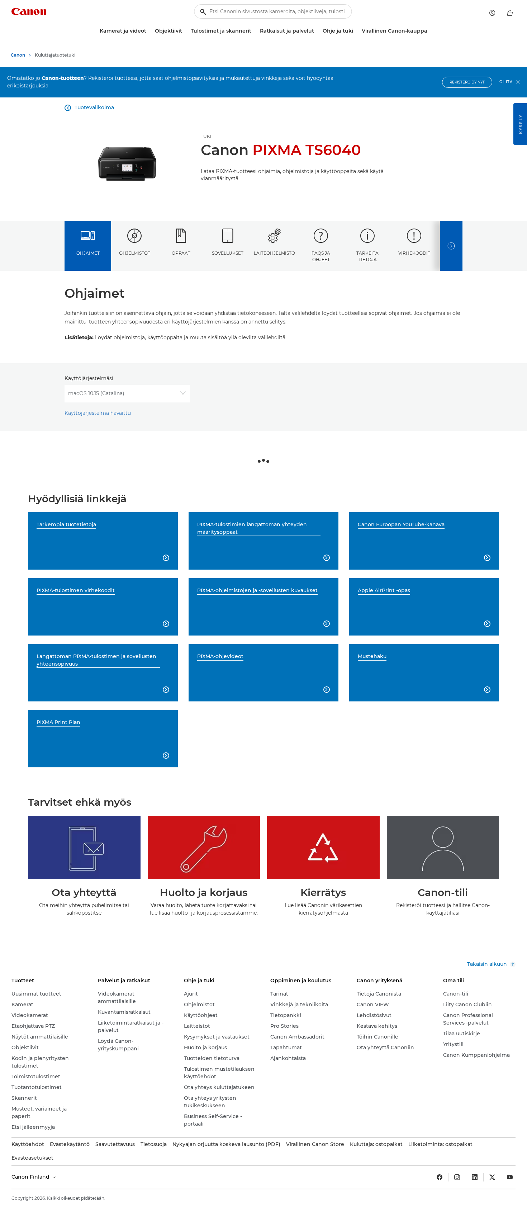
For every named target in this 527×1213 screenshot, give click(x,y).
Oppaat (181, 253)
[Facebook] (439, 1177)
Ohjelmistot (134, 253)
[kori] (510, 13)
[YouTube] (510, 1177)
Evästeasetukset (32, 1158)
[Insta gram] (457, 1177)
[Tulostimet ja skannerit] (254, 31)
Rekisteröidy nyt (467, 82)
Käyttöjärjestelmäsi (89, 378)
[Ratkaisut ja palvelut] (317, 31)
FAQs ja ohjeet (321, 256)
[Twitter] (492, 1177)
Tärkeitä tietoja (367, 256)
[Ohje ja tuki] (356, 31)
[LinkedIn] (475, 1177)
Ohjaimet (88, 253)
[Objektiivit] (185, 31)
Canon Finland (31, 1177)
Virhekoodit (414, 253)
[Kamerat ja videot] (149, 31)
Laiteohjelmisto (274, 253)
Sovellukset (227, 253)
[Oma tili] (492, 13)
